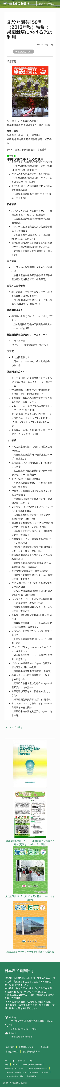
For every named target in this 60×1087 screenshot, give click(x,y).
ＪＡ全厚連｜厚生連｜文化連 (15, 1072)
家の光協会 (34, 1072)
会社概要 (10, 1047)
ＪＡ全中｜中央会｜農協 (14, 1076)
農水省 (14, 1064)
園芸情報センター (25, 52)
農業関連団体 (31, 1076)
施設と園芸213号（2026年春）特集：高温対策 (30, 951)
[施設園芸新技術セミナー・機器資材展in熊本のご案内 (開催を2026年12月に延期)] (30, 815)
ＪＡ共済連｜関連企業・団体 (37, 1068)
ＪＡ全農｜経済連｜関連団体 (31, 1064)
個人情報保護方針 (31, 1051)
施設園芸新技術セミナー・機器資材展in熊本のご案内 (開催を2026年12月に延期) (30, 843)
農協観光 (45, 1072)
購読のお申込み (47, 3)
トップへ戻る (14, 727)
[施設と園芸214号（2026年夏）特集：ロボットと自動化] (30, 870)
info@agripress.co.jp (21, 1036)
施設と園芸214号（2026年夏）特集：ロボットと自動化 (30, 898)
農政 (6, 1064)
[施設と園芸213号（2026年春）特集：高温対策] (30, 925)
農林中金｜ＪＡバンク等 (14, 1068)
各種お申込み (12, 1051)
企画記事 (44, 1047)
